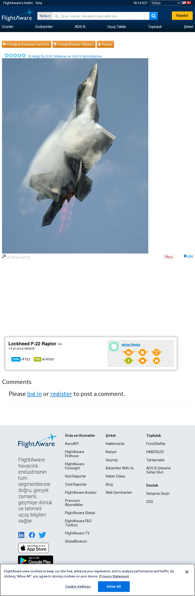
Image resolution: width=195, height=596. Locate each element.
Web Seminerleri (119, 492)
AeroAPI (71, 444)
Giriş (39, 3)
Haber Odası (115, 476)
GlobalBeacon (76, 541)
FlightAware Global (80, 513)
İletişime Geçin (158, 493)
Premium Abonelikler (74, 503)
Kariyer (111, 452)
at (44, 359)
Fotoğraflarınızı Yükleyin (75, 44)
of (21, 359)
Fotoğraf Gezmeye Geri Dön (28, 44)
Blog (109, 484)
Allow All (114, 586)
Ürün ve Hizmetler (80, 436)
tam (28, 257)
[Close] (186, 571)
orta (9, 257)
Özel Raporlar (76, 484)
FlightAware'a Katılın (18, 3)
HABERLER (155, 452)
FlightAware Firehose (74, 454)
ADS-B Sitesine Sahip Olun (158, 470)
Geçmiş (112, 460)
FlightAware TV (77, 533)
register (61, 393)
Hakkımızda (115, 444)
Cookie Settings (78, 586)
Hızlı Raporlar (75, 476)
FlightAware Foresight (74, 466)
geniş (19, 257)
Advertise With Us (120, 468)
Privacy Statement (114, 576)
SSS (149, 502)
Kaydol (182, 15)
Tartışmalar (155, 460)
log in (34, 393)
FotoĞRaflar (156, 444)
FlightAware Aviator (81, 492)
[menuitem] (7, 27)
